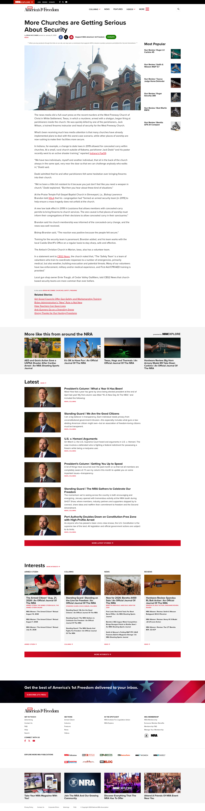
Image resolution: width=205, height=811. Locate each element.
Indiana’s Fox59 (98, 153)
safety (66, 290)
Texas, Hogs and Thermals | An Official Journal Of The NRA (120, 362)
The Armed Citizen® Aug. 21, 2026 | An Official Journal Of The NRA (41, 600)
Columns (93, 9)
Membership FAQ (150, 726)
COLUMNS (93, 606)
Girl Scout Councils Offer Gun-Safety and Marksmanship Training (67, 299)
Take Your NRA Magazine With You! (40, 797)
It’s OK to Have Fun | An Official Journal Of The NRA (81, 362)
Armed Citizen (31, 571)
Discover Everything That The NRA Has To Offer (120, 797)
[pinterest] (71, 36)
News (107, 9)
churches (59, 290)
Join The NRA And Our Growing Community (81, 797)
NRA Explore (109, 723)
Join (39, 2)
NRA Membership (150, 720)
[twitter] (66, 36)
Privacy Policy (28, 807)
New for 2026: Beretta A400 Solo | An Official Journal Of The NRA (121, 600)
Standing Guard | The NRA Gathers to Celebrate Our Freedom (97, 490)
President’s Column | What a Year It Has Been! (93, 388)
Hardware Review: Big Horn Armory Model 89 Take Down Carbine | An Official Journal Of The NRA (161, 364)
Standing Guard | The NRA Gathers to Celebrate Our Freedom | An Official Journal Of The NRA (80, 620)
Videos (129, 9)
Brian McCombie (49, 290)
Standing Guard (72, 606)
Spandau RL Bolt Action (155, 605)
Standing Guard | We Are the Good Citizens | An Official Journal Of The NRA (82, 611)
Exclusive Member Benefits (154, 723)
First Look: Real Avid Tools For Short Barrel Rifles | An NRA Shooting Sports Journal (120, 614)
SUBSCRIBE (36, 694)
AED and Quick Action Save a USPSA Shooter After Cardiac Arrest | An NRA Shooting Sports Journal (41, 364)
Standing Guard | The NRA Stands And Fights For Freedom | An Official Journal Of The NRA (81, 631)
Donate (52, 2)
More (42, 383)
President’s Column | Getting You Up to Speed (93, 464)
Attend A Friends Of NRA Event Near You (161, 797)
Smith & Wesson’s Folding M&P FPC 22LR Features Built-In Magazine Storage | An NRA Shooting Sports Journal (122, 634)
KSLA (51, 198)
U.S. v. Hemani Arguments (80, 439)
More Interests (52, 567)
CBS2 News (63, 256)
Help (26, 730)
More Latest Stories (112, 543)
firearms (73, 290)
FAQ (26, 726)
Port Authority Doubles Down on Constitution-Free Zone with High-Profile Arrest (100, 518)
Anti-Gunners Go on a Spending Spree (54, 309)
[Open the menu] (147, 9)
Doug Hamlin (84, 606)
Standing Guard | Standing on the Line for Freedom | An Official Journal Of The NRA (82, 600)
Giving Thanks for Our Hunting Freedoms (55, 313)
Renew (44, 2)
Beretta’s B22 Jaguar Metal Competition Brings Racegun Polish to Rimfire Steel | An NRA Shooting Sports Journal (121, 624)
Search (27, 733)
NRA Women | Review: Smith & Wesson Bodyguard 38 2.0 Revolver (161, 612)
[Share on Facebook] (60, 36)
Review (148, 607)
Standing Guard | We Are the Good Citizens (91, 413)
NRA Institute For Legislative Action (117, 720)
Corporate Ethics (53, 807)
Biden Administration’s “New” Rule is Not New (58, 302)
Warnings (66, 807)
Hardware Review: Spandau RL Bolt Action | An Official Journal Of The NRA (161, 600)
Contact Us (28, 723)
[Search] (178, 9)
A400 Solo (124, 605)
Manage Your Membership (153, 730)
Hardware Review (171, 605)
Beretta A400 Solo (113, 605)
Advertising (28, 720)
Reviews (148, 571)
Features (118, 9)
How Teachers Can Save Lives (50, 306)
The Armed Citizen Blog (46, 605)
